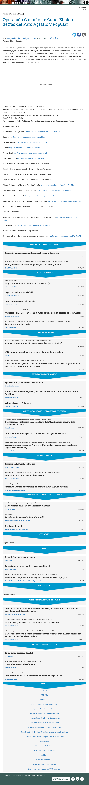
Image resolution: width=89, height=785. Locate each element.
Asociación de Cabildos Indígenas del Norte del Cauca (44, 736)
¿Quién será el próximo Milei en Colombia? (24, 382)
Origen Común (29, 38)
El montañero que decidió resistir (20, 557)
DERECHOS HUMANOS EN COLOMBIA (44, 374)
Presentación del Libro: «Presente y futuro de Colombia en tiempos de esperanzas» (43, 312)
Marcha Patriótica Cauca (12, 479)
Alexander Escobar (10, 509)
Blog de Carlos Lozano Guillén (44, 764)
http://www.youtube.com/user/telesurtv (24, 148)
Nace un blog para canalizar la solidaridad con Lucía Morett (32, 622)
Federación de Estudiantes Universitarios (44, 718)
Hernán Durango (10, 428)
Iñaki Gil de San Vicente (12, 467)
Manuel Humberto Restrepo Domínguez (17, 529)
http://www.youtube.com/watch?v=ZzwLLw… (58, 185)
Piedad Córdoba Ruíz (11, 268)
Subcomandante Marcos (12, 316)
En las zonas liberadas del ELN (19, 652)
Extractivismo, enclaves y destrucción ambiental (27, 566)
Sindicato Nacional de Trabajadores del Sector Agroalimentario (24, 581)
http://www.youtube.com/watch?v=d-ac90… (42, 196)
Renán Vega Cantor (10, 569)
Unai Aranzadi (9, 656)
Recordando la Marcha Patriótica (20, 464)
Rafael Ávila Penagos (11, 437)
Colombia (53, 38)
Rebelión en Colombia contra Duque (44, 245)
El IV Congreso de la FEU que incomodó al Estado (27, 505)
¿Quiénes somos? (60, 779)
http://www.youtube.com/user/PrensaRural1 (30, 153)
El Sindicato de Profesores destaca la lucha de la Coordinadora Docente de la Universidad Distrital (40, 423)
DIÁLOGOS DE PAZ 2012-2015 (44, 332)
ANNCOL (44, 695)
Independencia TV (14, 38)
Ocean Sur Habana (10, 327)
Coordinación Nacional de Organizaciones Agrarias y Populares (44, 732)
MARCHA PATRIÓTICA (44, 455)
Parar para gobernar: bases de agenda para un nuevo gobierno (33, 264)
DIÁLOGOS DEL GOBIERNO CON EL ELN (44, 644)
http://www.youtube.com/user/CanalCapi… (29, 137)
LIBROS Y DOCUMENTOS (44, 272)
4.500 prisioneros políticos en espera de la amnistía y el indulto (34, 352)
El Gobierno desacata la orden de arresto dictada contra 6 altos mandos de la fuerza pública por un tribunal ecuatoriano (43, 635)
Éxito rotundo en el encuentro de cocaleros (24, 475)
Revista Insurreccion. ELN (44, 760)
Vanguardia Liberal (10, 667)
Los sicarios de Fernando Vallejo (20, 301)
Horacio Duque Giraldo (11, 287)
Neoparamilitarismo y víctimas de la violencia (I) (27, 283)
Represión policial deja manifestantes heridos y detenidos (32, 253)
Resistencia (44, 741)
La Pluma (44, 755)
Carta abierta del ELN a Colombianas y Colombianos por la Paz (33, 675)
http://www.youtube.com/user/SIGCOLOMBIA (42, 132)
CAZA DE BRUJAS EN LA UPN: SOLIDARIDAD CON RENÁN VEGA (44, 411)
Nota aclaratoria (44, 585)
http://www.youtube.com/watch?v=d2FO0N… (33, 225)
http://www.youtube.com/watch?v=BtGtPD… (65, 236)
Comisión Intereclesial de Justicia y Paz (44, 722)
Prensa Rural (44, 699)
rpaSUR (7, 355)
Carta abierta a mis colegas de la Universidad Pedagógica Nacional (35, 433)
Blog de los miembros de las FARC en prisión (44, 769)
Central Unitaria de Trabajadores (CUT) (44, 704)
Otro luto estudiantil (14, 526)
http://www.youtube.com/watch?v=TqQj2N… (65, 201)
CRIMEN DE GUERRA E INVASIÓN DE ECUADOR (44, 600)
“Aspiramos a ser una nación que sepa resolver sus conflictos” (33, 343)
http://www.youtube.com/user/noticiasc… (32, 142)
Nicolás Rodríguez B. (11, 679)
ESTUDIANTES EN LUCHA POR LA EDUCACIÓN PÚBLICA (44, 495)
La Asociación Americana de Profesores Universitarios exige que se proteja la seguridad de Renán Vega (41, 446)
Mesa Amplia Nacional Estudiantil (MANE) (17, 520)
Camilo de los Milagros (11, 305)
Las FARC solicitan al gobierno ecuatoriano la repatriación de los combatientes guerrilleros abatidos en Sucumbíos (41, 609)
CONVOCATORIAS (44, 534)
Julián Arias (8, 560)
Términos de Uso (52, 775)
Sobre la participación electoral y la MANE (24, 517)
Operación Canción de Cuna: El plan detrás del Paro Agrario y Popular (36, 486)
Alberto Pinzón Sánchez (12, 296)
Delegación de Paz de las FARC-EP (15, 614)
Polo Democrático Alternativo (44, 750)
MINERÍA (44, 548)
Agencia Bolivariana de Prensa (44, 709)
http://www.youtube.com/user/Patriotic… (33, 158)
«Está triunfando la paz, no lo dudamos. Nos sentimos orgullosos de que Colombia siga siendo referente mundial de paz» (42, 364)
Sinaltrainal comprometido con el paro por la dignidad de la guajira (36, 577)
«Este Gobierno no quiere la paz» (20, 664)
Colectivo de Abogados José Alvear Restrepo (44, 713)
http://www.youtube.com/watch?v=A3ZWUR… (54, 190)
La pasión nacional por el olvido (19, 292)
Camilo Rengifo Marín (11, 397)
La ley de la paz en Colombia (18, 403)
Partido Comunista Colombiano (44, 746)
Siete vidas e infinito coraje (17, 324)
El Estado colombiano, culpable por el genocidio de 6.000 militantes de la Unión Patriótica (41, 392)
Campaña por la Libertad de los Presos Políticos (44, 727)
